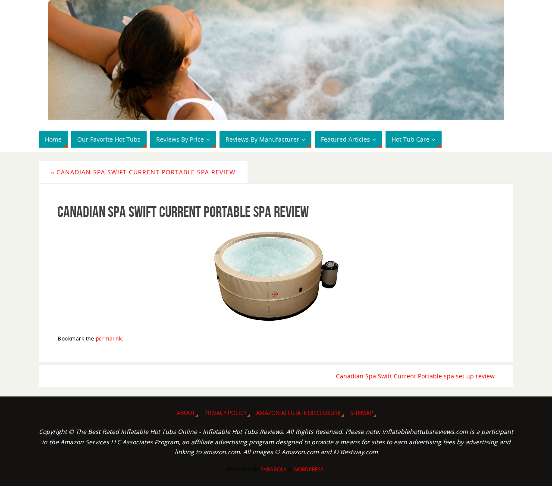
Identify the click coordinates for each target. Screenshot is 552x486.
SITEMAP (361, 413)
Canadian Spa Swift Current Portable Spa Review (143, 172)
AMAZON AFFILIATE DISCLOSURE (298, 413)
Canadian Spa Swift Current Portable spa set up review (415, 376)
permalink (109, 338)
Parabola (273, 469)
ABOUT (186, 413)
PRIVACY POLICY (225, 413)
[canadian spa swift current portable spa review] (276, 276)
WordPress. (309, 469)
